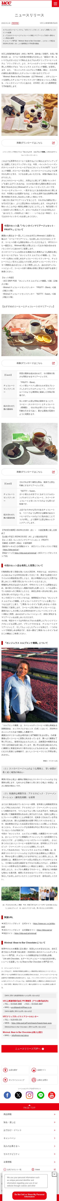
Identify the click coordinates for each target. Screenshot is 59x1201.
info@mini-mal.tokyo (20, 1035)
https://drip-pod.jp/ (10, 550)
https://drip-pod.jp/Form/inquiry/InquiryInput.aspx (31, 1023)
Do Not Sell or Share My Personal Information (29, 1195)
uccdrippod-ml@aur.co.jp (21, 1007)
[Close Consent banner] (54, 1174)
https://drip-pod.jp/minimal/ (25, 553)
